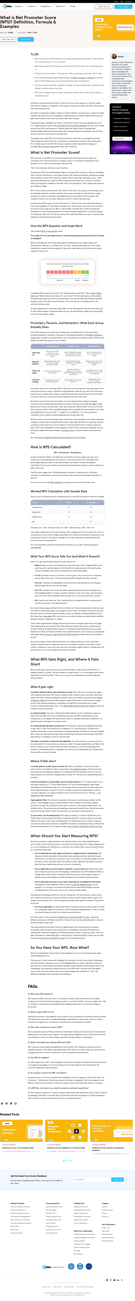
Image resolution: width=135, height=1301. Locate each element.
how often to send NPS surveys (52, 938)
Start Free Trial (104, 7)
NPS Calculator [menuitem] (78, 1254)
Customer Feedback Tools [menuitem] (54, 1207)
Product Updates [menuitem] (107, 1234)
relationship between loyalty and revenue (79, 706)
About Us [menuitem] (104, 1207)
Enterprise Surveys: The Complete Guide (17, 1148)
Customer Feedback (9, 1144)
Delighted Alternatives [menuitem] (81, 1207)
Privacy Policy (45, 1287)
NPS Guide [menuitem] (77, 1251)
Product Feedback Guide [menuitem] (82, 1247)
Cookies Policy (69, 1287)
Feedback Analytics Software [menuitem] (20, 1213)
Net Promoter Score (46, 147)
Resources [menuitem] (60, 6)
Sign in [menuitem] (116, 1)
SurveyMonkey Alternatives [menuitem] (82, 1216)
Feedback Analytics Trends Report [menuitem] (84, 1234)
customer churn (68, 430)
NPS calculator (56, 482)
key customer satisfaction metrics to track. (85, 826)
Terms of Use (57, 1287)
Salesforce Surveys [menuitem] (16, 1233)
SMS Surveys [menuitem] (14, 1229)
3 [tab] (68, 1160)
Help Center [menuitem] (105, 1231)
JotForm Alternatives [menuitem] (80, 1223)
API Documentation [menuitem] (108, 1237)
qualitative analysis (80, 769)
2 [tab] (66, 1160)
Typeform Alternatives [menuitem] (81, 1220)
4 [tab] (71, 1160)
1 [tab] (64, 1160)
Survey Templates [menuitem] (79, 1241)
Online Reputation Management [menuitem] (20, 1216)
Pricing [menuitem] (72, 6)
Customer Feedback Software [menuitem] (20, 1207)
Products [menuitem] (18, 6)
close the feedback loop (81, 885)
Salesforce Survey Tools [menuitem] (53, 1229)
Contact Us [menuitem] (128, 1)
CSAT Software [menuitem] (50, 1223)
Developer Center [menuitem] (107, 1241)
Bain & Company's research (83, 78)
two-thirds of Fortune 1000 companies (72, 126)
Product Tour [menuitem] (106, 1228)
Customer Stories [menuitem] (107, 1210)
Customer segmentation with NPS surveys (61, 634)
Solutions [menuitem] (31, 6)
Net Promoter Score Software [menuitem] (20, 1220)
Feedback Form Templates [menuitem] (82, 1244)
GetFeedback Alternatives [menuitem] (82, 1210)
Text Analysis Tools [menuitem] (52, 1233)
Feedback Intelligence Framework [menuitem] (84, 1237)
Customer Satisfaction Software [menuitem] (21, 1223)
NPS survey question (49, 231)
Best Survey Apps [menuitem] (51, 1210)
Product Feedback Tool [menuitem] (18, 1210)
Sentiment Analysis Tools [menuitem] (53, 1220)
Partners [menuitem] (104, 1213)
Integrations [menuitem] (45, 6)
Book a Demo (123, 7)
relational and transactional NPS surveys (73, 917)
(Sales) (86, 1287)
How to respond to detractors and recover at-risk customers (62, 438)
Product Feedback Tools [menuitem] (53, 1216)
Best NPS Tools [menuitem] (50, 1213)
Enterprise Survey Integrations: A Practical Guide (66, 1148)
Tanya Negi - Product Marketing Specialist (17, 1151)
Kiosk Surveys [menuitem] (15, 1226)
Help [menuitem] (121, 1)
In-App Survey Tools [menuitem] (52, 1226)
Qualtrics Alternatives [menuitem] (81, 1213)
